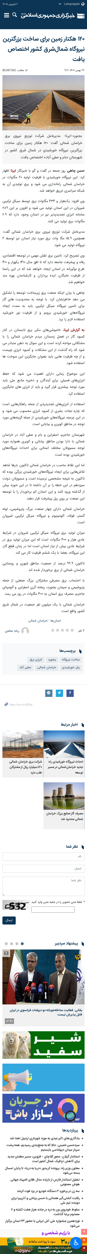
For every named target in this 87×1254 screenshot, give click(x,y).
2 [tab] (16, 943)
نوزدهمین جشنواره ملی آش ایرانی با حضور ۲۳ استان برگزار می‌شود (42, 1223)
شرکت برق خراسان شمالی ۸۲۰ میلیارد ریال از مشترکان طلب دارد (25, 767)
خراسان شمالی (37, 620)
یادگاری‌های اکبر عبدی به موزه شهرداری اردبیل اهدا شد (45, 1138)
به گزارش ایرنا (74, 330)
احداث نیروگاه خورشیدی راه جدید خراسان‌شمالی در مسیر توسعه (65, 767)
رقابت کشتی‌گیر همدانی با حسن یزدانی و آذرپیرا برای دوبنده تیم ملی (45, 1201)
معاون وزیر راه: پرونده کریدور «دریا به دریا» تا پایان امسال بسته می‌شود (42, 1171)
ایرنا (48, 16)
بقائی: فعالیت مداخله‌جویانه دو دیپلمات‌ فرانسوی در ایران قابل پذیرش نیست (46, 1012)
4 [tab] (6, 943)
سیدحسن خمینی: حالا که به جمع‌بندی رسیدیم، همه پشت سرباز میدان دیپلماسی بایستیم (43, 1148)
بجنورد (52, 659)
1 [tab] (22, 943)
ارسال (9, 920)
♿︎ (76, 1242)
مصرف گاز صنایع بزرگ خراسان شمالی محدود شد (64, 816)
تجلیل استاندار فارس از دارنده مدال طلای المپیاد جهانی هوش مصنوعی (45, 1182)
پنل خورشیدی (71, 667)
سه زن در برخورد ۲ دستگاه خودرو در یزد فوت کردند (48, 1191)
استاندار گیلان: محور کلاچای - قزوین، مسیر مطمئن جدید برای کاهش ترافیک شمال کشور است (43, 1159)
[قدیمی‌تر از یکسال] (64, 744)
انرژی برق (36, 659)
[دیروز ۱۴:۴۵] (43, 977)
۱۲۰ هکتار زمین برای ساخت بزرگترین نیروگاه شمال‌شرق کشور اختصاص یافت (44, 49)
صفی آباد (25, 667)
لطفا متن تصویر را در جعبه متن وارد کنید (58, 902)
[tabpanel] (43, 987)
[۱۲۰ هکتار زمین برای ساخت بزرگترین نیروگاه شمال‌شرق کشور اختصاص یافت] (43, 102)
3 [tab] (11, 943)
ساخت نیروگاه (71, 659)
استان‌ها (56, 620)
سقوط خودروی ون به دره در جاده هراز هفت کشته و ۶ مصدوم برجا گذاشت (45, 1212)
